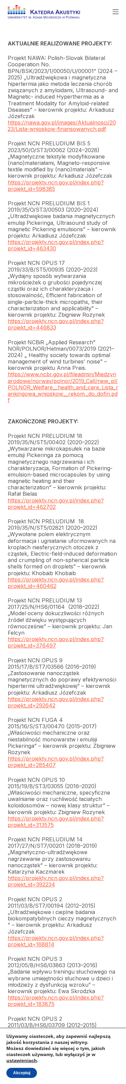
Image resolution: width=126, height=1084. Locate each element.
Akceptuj (21, 1073)
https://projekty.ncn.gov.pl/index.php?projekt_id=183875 (56, 1000)
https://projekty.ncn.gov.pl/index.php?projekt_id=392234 (56, 881)
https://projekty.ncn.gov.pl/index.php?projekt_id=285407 (56, 761)
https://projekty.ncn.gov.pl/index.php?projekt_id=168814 (56, 941)
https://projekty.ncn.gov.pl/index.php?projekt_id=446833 (56, 324)
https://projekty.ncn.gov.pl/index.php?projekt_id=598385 (56, 185)
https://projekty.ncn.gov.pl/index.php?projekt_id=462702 (56, 503)
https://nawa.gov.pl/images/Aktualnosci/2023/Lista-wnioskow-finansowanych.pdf (62, 125)
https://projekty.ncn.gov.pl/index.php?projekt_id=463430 (56, 245)
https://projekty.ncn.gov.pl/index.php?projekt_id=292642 (56, 702)
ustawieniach (21, 1060)
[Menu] (116, 12)
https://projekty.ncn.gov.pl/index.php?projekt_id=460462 (56, 582)
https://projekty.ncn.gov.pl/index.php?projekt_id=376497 (56, 642)
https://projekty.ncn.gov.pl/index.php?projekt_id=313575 (56, 821)
